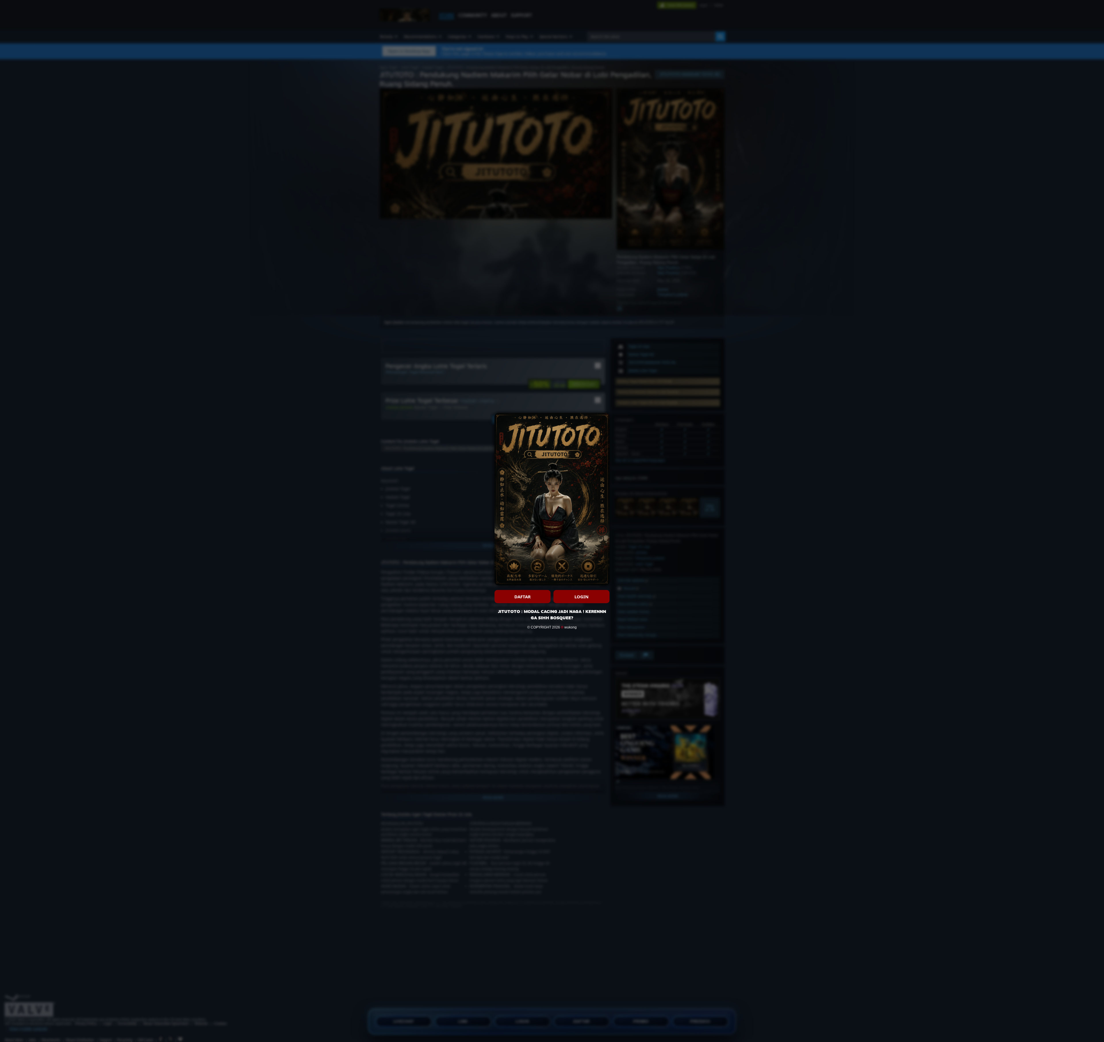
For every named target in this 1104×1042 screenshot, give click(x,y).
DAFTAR (522, 596)
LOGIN (581, 596)
